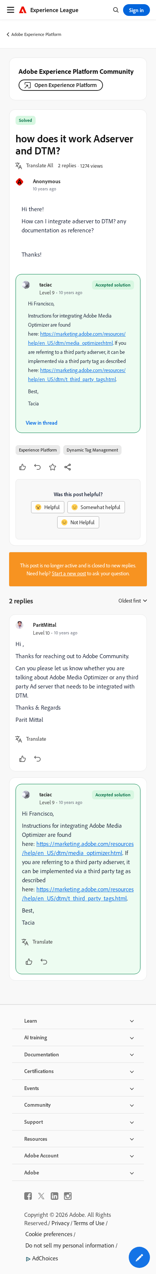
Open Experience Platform (65, 85)
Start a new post (69, 573)
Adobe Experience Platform (36, 34)
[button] (39, 166)
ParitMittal (44, 624)
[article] (78, 693)
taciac (45, 284)
